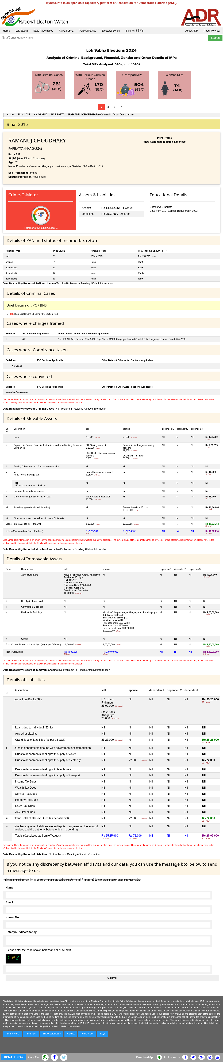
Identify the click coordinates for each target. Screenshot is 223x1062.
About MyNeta (212, 30)
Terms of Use (87, 1034)
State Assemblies (43, 30)
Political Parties (87, 30)
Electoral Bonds (111, 30)
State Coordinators (52, 1034)
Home (6, 30)
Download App (145, 1057)
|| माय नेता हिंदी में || (134, 30)
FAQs (102, 1034)
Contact (71, 1034)
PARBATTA (57, 114)
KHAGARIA (40, 114)
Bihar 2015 (24, 114)
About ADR (191, 30)
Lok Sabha (22, 30)
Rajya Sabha (66, 30)
